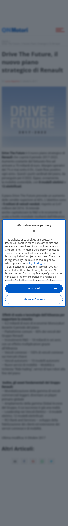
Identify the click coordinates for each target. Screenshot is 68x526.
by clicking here (38, 263)
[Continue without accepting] (34, 230)
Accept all (34, 288)
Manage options (34, 299)
